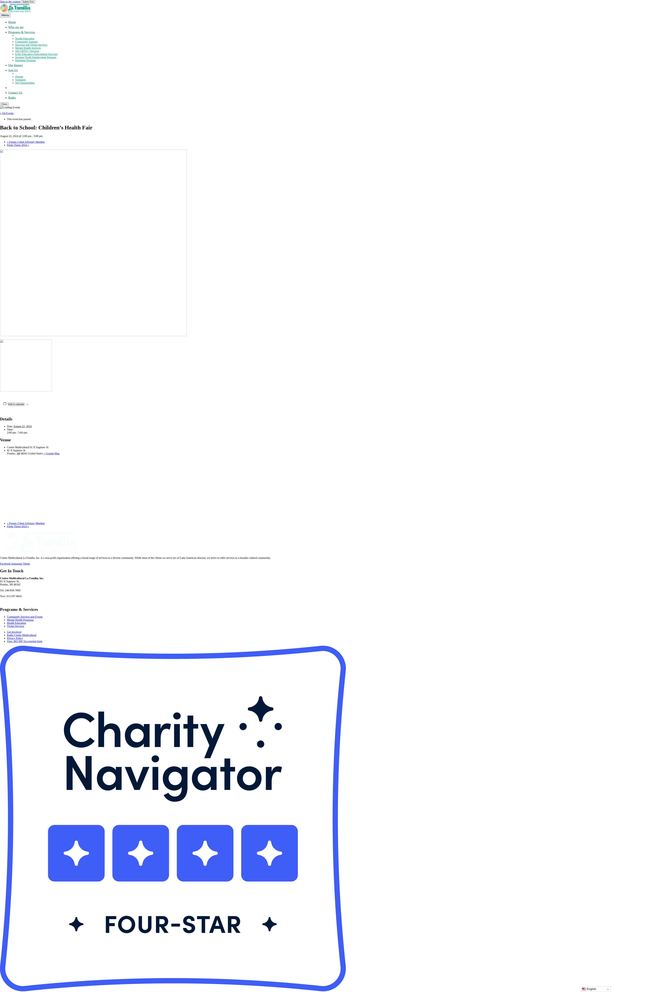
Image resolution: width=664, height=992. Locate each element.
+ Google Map (51, 453)
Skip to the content (10, 1)
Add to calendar (16, 404)
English (591, 989)
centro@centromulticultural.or (18, 602)
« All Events (6, 113)
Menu (5, 15)
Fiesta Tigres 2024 (18, 145)
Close (4, 104)
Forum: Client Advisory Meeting (26, 141)
